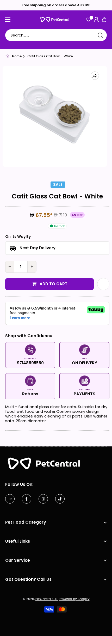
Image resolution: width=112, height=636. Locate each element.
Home (17, 56)
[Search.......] (100, 35)
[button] (104, 19)
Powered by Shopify (74, 599)
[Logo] (56, 19)
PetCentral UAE (46, 599)
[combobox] (56, 35)
